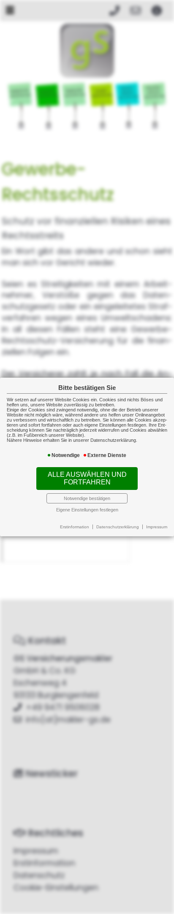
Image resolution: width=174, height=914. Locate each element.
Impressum (156, 527)
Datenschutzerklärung (117, 527)
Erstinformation (74, 527)
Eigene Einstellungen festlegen (87, 509)
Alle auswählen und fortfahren (87, 478)
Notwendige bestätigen (87, 498)
